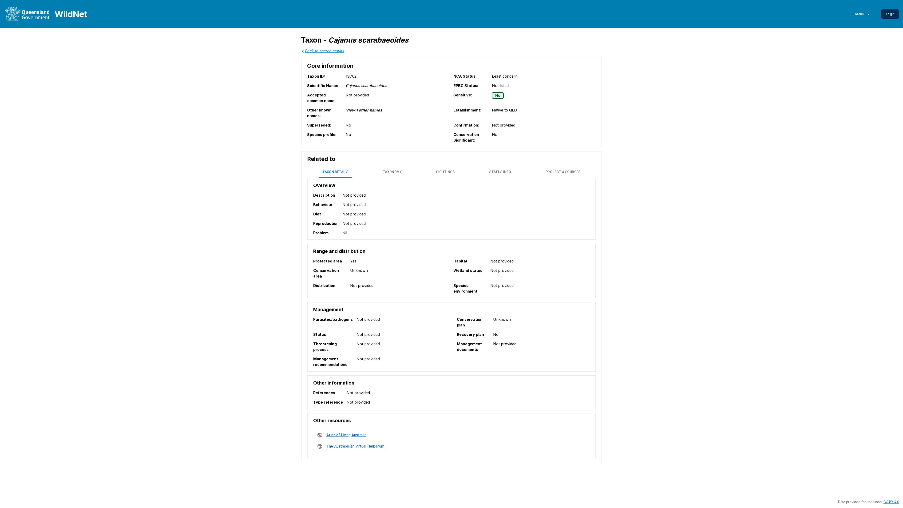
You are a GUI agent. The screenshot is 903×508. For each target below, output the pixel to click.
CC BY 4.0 (891, 502)
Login (890, 14)
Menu (859, 14)
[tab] (335, 172)
